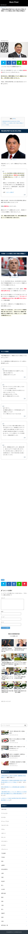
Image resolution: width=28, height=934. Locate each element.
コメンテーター (5, 825)
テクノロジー (4, 841)
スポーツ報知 (9, 192)
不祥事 (2, 857)
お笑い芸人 (4, 809)
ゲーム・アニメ (5, 821)
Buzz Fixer (14, 2)
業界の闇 (3, 893)
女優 (2, 873)
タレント (3, 837)
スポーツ (3, 833)
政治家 (2, 881)
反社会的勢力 (4, 869)
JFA (15, 58)
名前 (2, 611)
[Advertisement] (14, 26)
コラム (2, 829)
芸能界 (2, 913)
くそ (8, 800)
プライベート (4, 849)
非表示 (14, 118)
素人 (2, 909)
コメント (3, 598)
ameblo (14, 159)
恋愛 (2, 877)
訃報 (3, 579)
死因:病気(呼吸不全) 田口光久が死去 (11, 121)
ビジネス (3, 845)
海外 (2, 901)
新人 (2, 885)
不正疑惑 (3, 853)
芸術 (2, 917)
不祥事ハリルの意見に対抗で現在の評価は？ (13, 123)
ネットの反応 (5, 124)
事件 (2, 861)
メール (3, 616)
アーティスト (4, 813)
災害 (2, 905)
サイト (2, 622)
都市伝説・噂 (4, 925)
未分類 (2, 889)
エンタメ (3, 817)
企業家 (2, 865)
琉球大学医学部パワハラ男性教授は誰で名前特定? (13, 787)
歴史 (2, 897)
